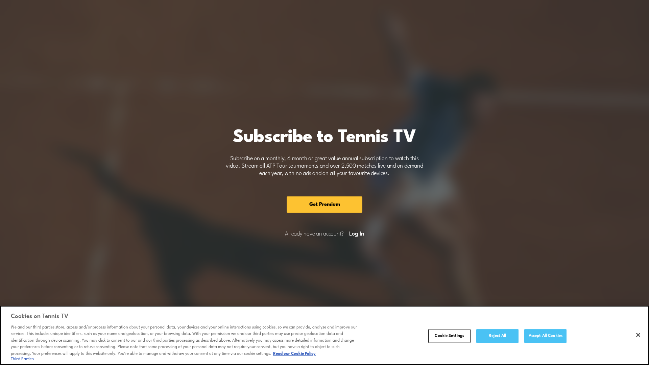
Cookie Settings (449, 336)
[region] (324, 335)
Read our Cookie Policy (294, 354)
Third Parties (22, 360)
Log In (356, 234)
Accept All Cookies (545, 336)
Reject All (497, 336)
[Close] (638, 334)
